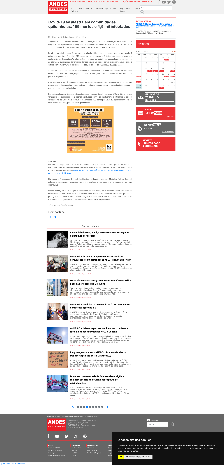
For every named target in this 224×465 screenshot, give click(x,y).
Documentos (92, 445)
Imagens (111, 453)
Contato (136, 8)
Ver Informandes (168, 132)
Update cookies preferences (12, 463)
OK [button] (120, 457)
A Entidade (75, 445)
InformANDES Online (55, 450)
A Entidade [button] (74, 9)
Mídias (110, 445)
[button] (172, 37)
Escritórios (75, 453)
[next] (174, 51)
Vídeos (110, 450)
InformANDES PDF (54, 448)
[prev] (172, 51)
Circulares (90, 448)
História (74, 450)
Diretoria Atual (76, 448)
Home (50, 445)
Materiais (111, 455)
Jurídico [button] (115, 8)
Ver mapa (94, 426)
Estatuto (74, 455)
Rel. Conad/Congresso (94, 453)
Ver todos (170, 116)
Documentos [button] (84, 8)
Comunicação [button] (97, 8)
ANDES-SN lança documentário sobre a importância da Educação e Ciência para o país (155, 26)
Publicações (52, 453)
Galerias (110, 448)
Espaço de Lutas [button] (125, 9)
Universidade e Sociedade (56, 455)
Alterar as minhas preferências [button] (138, 457)
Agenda (107, 8)
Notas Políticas (92, 450)
